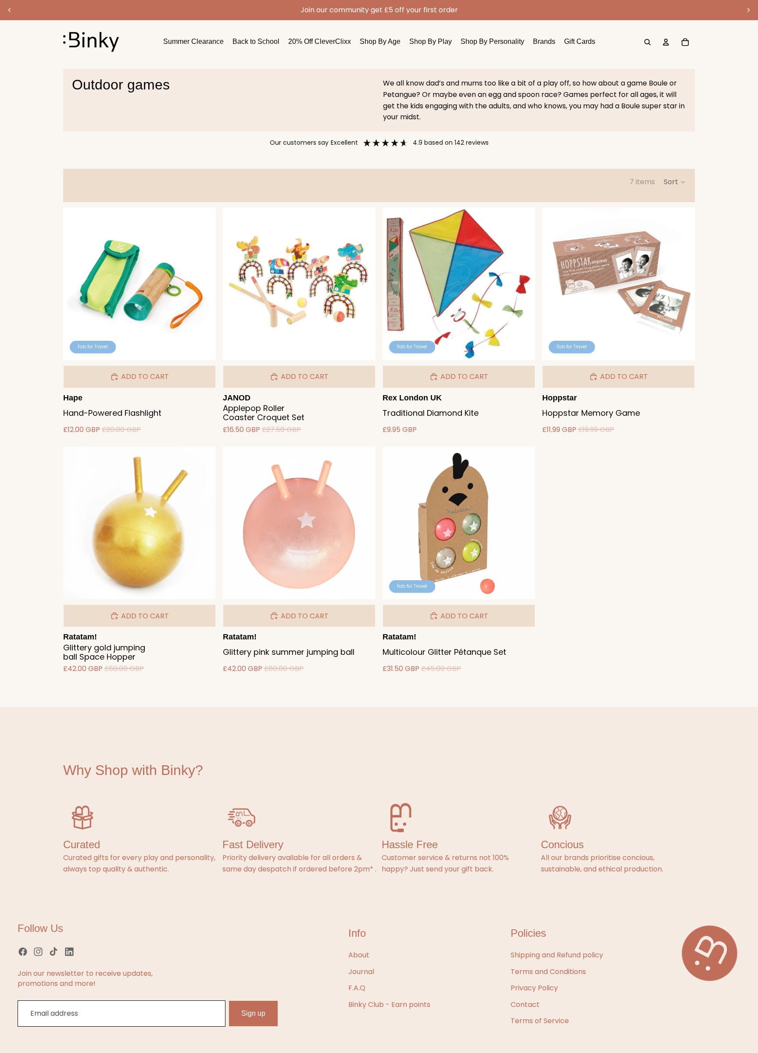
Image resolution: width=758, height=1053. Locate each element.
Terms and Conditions (548, 972)
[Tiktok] (53, 951)
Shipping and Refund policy (557, 955)
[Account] (666, 42)
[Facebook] (23, 951)
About (358, 955)
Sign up (253, 1013)
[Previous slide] (9, 10)
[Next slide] (748, 10)
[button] (675, 182)
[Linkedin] (69, 951)
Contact (525, 1004)
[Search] (647, 42)
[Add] (202, 346)
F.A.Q (356, 988)
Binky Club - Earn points (389, 1004)
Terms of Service (540, 1021)
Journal (361, 972)
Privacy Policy (534, 988)
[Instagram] (38, 951)
